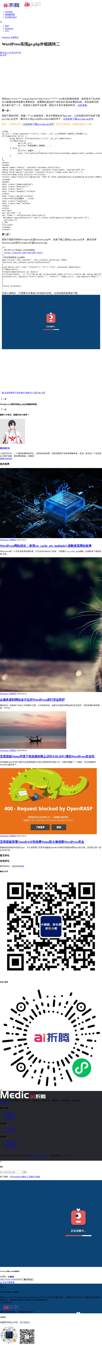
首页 (7, 26)
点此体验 (82, 105)
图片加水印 (10, 1142)
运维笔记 (15, 37)
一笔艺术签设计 (12, 1147)
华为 (12, 1177)
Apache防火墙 (11, 1131)
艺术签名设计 (11, 17)
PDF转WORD (11, 1144)
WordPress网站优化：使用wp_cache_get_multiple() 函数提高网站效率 (46, 545)
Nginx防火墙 (10, 1129)
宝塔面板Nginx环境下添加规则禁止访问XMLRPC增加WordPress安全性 (47, 756)
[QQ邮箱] (8, 1103)
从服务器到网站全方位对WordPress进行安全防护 (32, 699)
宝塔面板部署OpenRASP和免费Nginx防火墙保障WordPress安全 (42, 841)
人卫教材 (30, 1177)
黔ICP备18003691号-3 (39, 1155)
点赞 (36, 393)
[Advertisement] (51, 77)
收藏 (28, 393)
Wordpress (9, 28)
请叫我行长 (5, 448)
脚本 (24, 1177)
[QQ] (3, 1103)
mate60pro (18, 1177)
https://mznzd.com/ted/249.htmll (23, 252)
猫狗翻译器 (10, 14)
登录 (22, 866)
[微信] (6, 1103)
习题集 (37, 1177)
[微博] (1, 1103)
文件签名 (9, 12)
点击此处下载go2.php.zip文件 (78, 119)
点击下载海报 (8, 1282)
